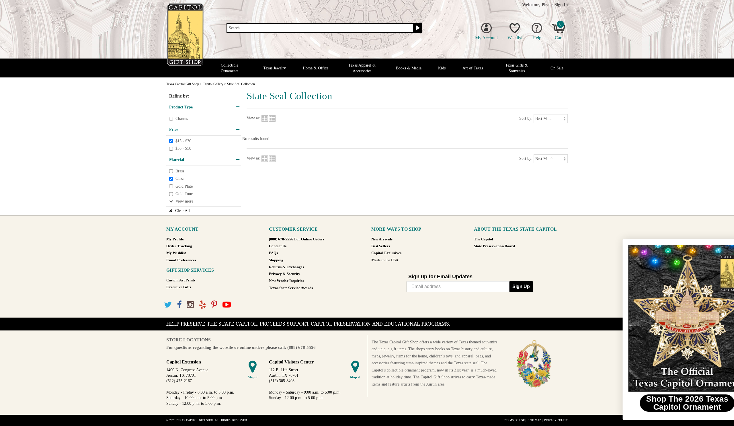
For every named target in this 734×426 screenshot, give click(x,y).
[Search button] (417, 28)
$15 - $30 (183, 141)
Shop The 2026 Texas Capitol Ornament (664, 402)
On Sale (556, 68)
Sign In (561, 4)
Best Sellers (380, 246)
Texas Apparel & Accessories (362, 68)
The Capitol (483, 239)
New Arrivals (382, 239)
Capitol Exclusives (386, 253)
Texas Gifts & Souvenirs (516, 68)
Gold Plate (184, 186)
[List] (272, 118)
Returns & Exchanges (286, 267)
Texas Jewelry (274, 68)
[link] (663, 318)
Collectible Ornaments (229, 68)
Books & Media (408, 68)
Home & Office (315, 68)
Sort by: (525, 118)
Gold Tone (184, 194)
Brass (179, 171)
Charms (181, 118)
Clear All (182, 211)
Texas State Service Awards (291, 288)
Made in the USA (384, 260)
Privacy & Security (284, 274)
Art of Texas (472, 68)
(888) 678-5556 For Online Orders (296, 239)
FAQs (273, 253)
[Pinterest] (214, 305)
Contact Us (277, 246)
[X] (168, 305)
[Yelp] (202, 305)
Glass (179, 178)
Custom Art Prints (180, 280)
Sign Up (521, 286)
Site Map (534, 420)
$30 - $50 (183, 149)
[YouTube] (226, 305)
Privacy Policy (556, 420)
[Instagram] (190, 305)
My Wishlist (176, 253)
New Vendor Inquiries (286, 281)
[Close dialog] (721, 246)
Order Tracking (179, 246)
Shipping (276, 260)
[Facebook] (179, 305)
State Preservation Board (494, 246)
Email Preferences (181, 260)
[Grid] (264, 118)
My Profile (175, 239)
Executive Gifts (178, 287)
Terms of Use (514, 420)
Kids (442, 68)
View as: (253, 118)
